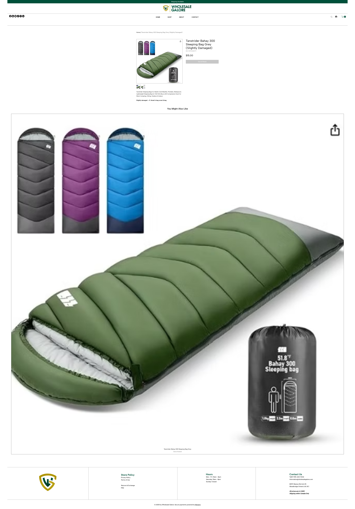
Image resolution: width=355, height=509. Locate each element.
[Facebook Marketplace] (13, 16)
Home (138, 32)
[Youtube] (15, 16)
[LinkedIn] (23, 16)
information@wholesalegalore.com (301, 479)
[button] (169, 17)
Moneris (198, 505)
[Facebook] (10, 16)
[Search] (331, 17)
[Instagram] (21, 16)
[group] (177, 284)
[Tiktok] (18, 16)
